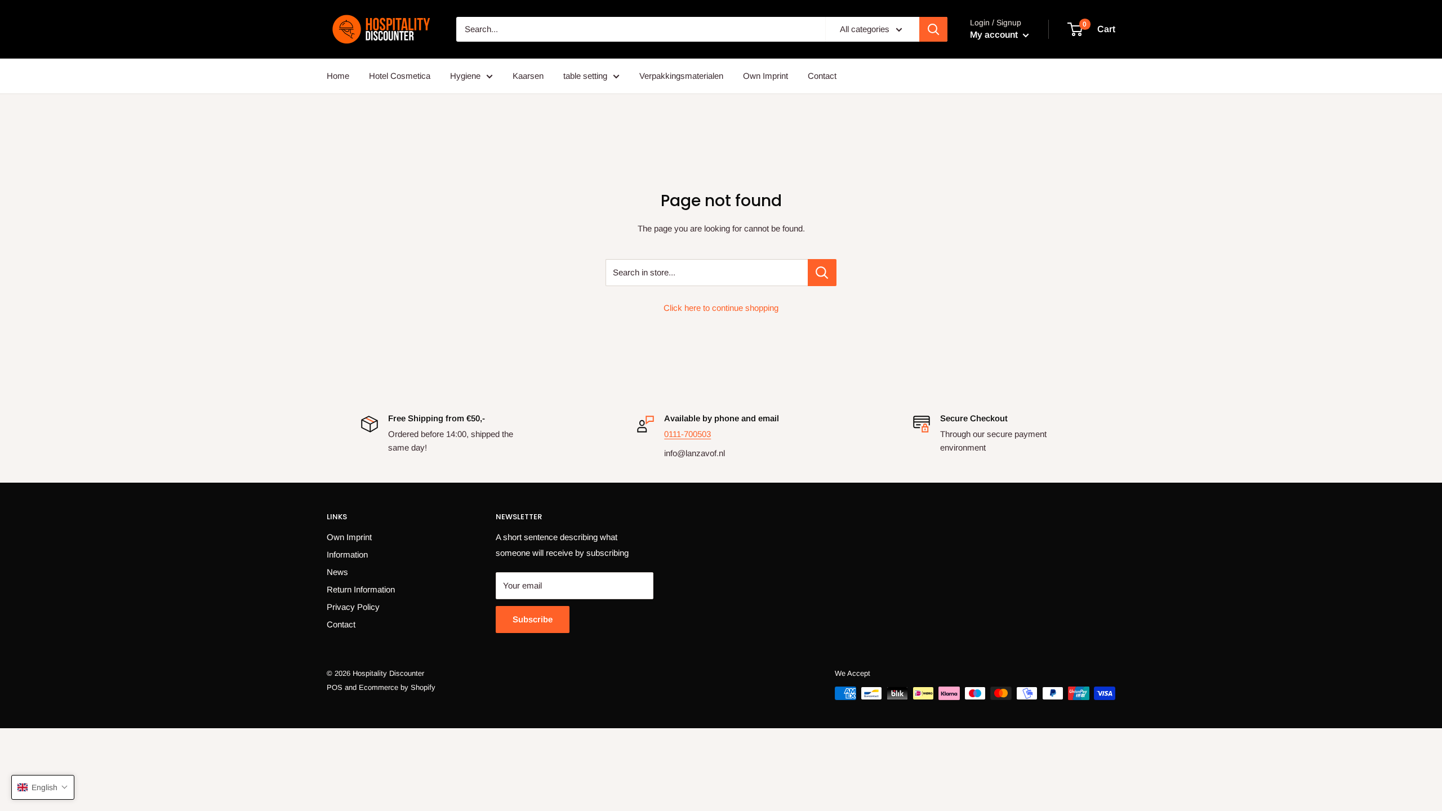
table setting (585, 76)
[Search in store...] (822, 272)
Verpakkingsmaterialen (681, 76)
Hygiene (465, 76)
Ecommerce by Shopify (397, 687)
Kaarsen (528, 76)
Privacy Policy (353, 607)
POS (334, 687)
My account (995, 34)
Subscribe (533, 619)
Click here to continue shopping (721, 308)
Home (338, 76)
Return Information (361, 589)
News (337, 572)
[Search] (933, 29)
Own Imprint (765, 76)
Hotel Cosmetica (399, 76)
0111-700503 (687, 434)
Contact (822, 76)
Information (347, 554)
